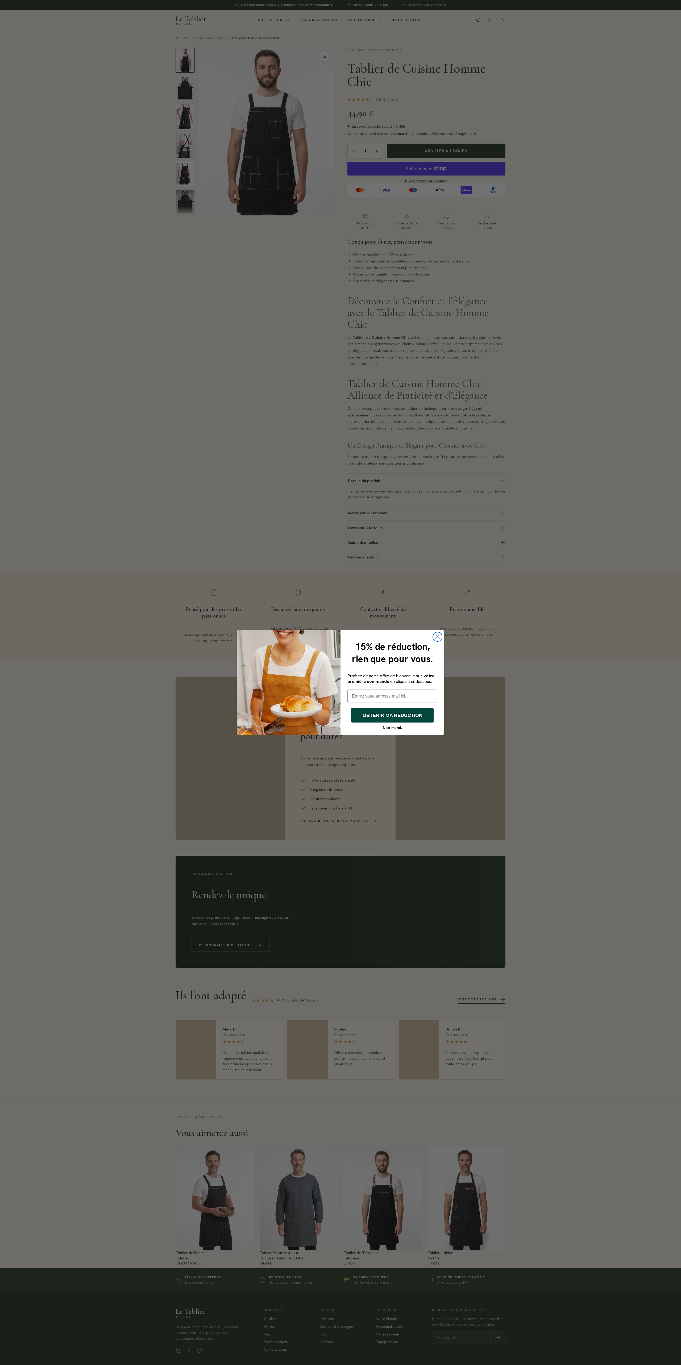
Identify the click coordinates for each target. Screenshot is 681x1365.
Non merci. (392, 727)
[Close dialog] (437, 636)
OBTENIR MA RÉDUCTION (392, 715)
